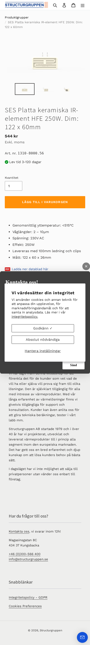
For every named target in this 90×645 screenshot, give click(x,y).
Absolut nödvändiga (43, 339)
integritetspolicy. (25, 317)
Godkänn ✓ (42, 328)
